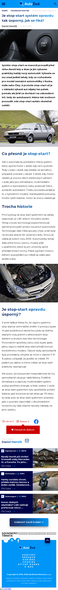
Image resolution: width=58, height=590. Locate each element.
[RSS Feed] (11, 540)
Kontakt (29, 555)
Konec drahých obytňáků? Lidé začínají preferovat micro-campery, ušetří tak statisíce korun (14, 507)
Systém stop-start (37, 533)
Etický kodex (29, 564)
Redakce (29, 557)
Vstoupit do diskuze (24, 429)
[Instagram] (6, 540)
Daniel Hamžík (9, 26)
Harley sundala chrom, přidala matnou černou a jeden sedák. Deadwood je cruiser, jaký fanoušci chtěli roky (15, 485)
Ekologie (22, 533)
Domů (5, 11)
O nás (29, 567)
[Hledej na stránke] (55, 4)
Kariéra (29, 560)
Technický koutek (20, 11)
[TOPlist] (5, 588)
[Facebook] (17, 540)
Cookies (29, 562)
